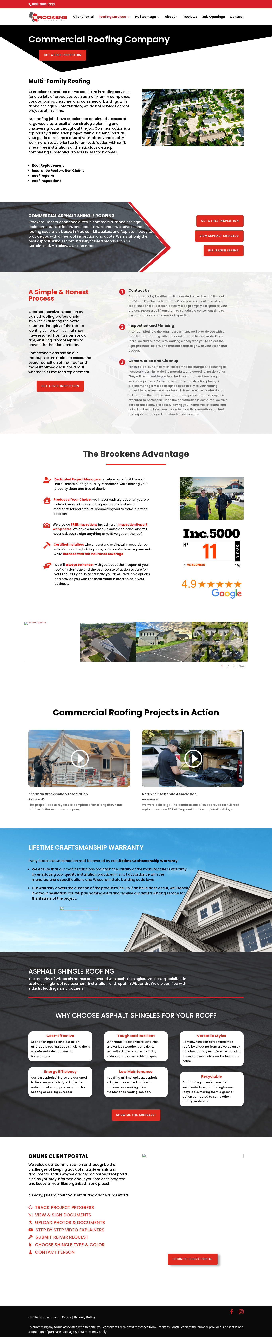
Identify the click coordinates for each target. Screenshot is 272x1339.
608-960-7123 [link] (43, 4)
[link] (28, 21)
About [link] (170, 17)
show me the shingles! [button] (136, 1114)
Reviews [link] (190, 17)
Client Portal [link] (83, 17)
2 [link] (228, 666)
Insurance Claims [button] (223, 250)
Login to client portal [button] (193, 1259)
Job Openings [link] (213, 17)
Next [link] (242, 666)
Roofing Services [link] (112, 17)
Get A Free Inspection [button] (62, 55)
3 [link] (234, 666)
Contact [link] (237, 17)
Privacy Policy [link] (84, 1317)
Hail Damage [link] (145, 17)
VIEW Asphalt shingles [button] (219, 235)
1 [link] (222, 666)
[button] (231, 1311)
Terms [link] (66, 1317)
